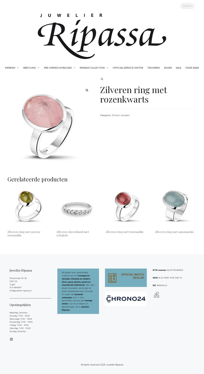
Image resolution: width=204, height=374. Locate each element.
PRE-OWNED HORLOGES (58, 67)
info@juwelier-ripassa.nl (21, 290)
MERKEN (10, 67)
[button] (102, 79)
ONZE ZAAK (192, 67)
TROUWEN (153, 67)
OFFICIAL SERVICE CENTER (128, 67)
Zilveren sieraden (121, 115)
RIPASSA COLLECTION (92, 67)
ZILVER (168, 67)
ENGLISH (187, 6)
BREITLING (29, 67)
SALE (178, 67)
